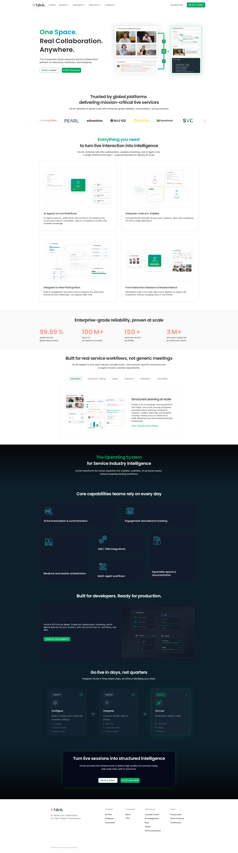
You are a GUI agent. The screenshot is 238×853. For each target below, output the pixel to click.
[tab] (75, 378)
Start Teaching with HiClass (144, 425)
